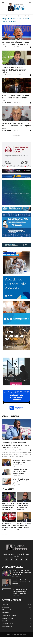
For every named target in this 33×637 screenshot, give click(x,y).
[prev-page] (3, 533)
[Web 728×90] (16, 209)
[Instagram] (11, 559)
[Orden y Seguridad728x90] (16, 245)
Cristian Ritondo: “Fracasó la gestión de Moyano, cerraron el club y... (15, 69)
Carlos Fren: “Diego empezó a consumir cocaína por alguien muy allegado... (21, 572)
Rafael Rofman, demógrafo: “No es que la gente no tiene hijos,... (20, 481)
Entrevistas (5, 38)
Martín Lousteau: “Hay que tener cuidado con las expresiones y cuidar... (15, 97)
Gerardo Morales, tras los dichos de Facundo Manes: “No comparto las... (16, 125)
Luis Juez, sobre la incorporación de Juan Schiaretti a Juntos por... (16, 43)
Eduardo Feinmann (7, 46)
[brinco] (16, 176)
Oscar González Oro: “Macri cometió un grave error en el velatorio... (21, 581)
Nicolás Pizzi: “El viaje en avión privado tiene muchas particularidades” (21, 462)
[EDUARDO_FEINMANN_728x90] (16, 171)
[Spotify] (16, 559)
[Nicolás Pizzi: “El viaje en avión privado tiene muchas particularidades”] (6, 462)
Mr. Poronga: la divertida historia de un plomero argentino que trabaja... (19, 591)
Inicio (3, 16)
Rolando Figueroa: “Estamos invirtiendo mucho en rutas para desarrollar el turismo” (15, 445)
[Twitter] (21, 559)
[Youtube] (26, 559)
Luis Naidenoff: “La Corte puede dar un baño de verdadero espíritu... (19, 471)
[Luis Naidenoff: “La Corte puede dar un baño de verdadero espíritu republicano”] (6, 472)
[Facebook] (6, 559)
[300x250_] (16, 401)
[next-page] (6, 533)
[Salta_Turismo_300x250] (16, 338)
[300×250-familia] (16, 262)
